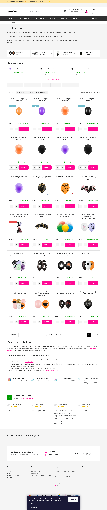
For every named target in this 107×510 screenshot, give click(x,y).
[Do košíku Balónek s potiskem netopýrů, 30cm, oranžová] (70, 206)
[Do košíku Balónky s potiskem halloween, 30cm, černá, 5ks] (93, 283)
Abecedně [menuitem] (12, 92)
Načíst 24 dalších (54, 334)
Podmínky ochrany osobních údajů (41, 475)
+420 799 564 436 (76, 9)
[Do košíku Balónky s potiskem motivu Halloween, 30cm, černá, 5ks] (70, 322)
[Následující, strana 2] (93, 335)
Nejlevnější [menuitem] (21, 92)
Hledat (65, 11)
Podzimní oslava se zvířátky (62, 476)
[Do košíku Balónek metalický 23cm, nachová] (47, 129)
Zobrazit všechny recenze (28, 398)
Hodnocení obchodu (13, 475)
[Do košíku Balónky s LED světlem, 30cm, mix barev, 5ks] (70, 245)
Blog (8, 473)
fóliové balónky (29, 362)
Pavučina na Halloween (17, 360)
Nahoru (14, 334)
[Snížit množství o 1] (11, 129)
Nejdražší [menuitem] (30, 92)
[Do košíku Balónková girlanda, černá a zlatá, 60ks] (47, 245)
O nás (16, 5)
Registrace (95, 5)
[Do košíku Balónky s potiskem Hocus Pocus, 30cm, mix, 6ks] (24, 322)
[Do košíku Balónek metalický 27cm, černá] (93, 129)
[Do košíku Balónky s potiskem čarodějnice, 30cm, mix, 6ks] (24, 283)
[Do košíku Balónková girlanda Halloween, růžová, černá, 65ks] (93, 206)
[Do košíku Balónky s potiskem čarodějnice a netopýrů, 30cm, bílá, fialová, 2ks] (93, 245)
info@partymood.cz (55, 451)
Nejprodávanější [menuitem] (41, 92)
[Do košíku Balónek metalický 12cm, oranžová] (24, 129)
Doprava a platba (26, 5)
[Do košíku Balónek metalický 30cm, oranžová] (24, 167)
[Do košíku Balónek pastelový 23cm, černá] (47, 167)
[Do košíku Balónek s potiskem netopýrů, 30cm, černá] (47, 206)
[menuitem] (12, 18)
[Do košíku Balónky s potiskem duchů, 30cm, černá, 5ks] (47, 283)
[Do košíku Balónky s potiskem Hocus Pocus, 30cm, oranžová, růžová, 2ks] (47, 322)
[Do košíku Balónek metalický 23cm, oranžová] (70, 129)
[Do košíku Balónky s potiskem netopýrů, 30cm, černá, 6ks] (93, 322)
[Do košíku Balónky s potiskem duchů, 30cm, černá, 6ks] (70, 283)
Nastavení (34, 507)
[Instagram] (90, 453)
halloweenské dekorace (52, 370)
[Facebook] (86, 453)
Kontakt (9, 5)
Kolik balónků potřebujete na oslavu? (65, 471)
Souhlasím (73, 499)
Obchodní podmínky (37, 473)
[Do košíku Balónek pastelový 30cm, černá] (93, 167)
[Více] (95, 18)
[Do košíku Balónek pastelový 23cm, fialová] (70, 167)
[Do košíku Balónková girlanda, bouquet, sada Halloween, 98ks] (24, 245)
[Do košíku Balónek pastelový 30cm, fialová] (24, 206)
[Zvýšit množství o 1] (16, 129)
